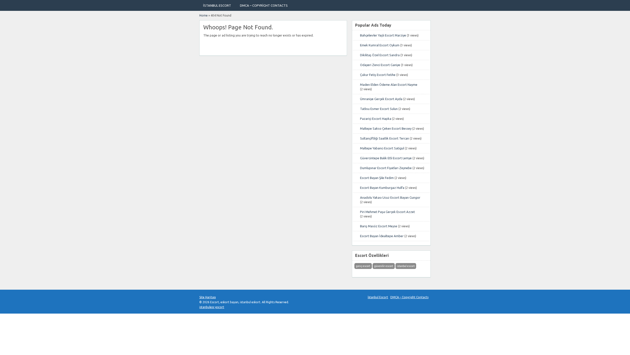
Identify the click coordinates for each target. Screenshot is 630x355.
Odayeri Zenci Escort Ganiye (380, 65)
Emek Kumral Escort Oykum (379, 45)
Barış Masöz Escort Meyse (378, 226)
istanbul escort (406, 266)
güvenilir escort (383, 266)
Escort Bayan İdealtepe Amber (382, 236)
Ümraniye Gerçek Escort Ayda (381, 99)
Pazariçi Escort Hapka (375, 118)
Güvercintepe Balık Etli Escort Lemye (386, 158)
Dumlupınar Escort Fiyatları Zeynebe (386, 168)
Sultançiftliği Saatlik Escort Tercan (384, 138)
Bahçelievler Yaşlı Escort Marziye (383, 35)
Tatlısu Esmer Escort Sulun (379, 108)
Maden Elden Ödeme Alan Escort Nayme (388, 84)
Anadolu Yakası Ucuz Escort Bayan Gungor (390, 197)
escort (219, 307)
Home (203, 15)
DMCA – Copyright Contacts (264, 5)
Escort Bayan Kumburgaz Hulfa (382, 187)
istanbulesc (207, 307)
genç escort (363, 266)
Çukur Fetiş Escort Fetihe (377, 74)
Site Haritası (207, 297)
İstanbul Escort (217, 5)
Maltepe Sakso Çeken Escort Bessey (385, 128)
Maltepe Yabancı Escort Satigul (382, 148)
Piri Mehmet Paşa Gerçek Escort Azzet (387, 211)
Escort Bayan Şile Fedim (377, 177)
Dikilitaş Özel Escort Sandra (380, 55)
